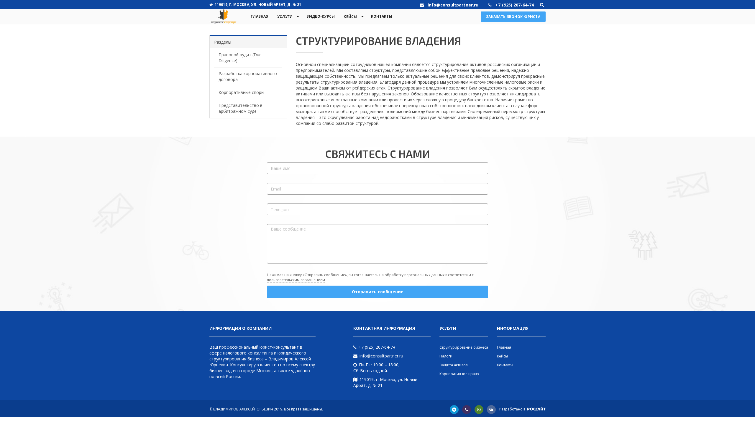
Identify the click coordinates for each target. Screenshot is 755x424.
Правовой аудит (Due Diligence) (240, 57)
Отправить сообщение (377, 291)
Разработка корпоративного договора (248, 76)
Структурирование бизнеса (463, 347)
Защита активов (453, 364)
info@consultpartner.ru (381, 356)
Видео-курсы (320, 16)
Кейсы (350, 16)
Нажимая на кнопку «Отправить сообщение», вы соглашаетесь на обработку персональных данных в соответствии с (370, 277)
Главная (259, 16)
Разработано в (512, 409)
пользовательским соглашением (296, 279)
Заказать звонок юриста (513, 16)
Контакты (381, 16)
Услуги (285, 16)
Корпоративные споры (241, 92)
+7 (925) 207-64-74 (377, 347)
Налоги (445, 356)
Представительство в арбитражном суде (240, 108)
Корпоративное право (459, 373)
